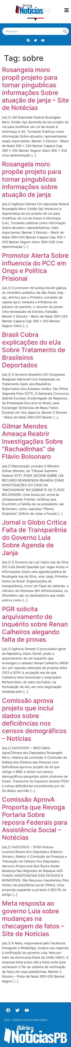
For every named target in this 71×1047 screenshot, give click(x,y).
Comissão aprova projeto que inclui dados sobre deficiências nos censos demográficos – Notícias (34, 719)
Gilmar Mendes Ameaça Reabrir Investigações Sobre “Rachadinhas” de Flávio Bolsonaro (32, 441)
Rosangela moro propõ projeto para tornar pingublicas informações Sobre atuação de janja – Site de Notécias (35, 89)
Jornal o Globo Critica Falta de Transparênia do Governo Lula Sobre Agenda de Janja (34, 537)
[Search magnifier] (65, 31)
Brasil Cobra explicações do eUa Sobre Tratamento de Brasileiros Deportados (33, 350)
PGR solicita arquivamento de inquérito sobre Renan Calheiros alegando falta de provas (35, 624)
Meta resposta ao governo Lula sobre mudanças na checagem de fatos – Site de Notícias (33, 918)
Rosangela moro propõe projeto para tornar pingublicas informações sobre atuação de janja (31, 179)
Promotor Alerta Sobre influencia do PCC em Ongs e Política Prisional (35, 267)
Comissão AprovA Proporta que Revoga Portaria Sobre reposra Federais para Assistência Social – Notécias (34, 818)
